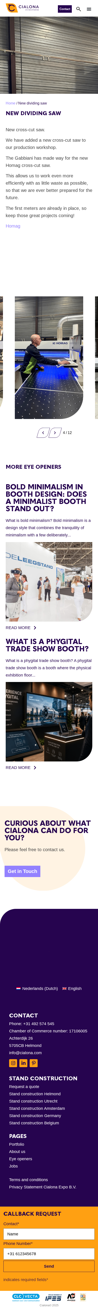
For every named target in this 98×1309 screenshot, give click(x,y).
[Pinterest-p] (34, 1063)
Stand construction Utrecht (33, 1101)
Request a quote (24, 1086)
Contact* (11, 1224)
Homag (13, 225)
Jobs (13, 1166)
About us (17, 1151)
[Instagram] (13, 1063)
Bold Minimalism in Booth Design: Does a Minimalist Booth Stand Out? (46, 498)
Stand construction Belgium (34, 1123)
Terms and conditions (28, 1180)
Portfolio (16, 1144)
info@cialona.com (25, 1053)
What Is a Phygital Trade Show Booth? (47, 645)
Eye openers (20, 1159)
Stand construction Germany (35, 1115)
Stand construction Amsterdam (37, 1108)
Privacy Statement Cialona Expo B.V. (42, 1187)
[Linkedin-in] (23, 1063)
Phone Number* (18, 1243)
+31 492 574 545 (38, 1023)
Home (10, 103)
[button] (89, 8)
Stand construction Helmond (35, 1094)
